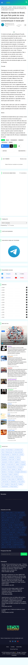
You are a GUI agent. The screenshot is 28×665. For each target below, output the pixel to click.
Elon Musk (17, 527)
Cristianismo (13, 481)
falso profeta (21, 481)
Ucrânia (21, 522)
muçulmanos (4, 459)
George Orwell (12, 532)
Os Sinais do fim (18, 449)
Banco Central (12, 479)
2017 (14, 309)
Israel (3, 449)
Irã (16, 522)
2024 (14, 292)
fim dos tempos (9, 449)
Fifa (16, 534)
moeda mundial (21, 529)
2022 (14, 297)
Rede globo (4, 457)
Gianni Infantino (21, 547)
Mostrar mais (23, 158)
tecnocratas (4, 537)
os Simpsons (4, 539)
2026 (14, 287)
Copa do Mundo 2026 (6, 542)
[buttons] (10, 641)
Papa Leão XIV (14, 484)
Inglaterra (17, 462)
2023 (14, 295)
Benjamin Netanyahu (18, 524)
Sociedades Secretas (13, 537)
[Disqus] (14, 195)
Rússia (3, 517)
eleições (14, 469)
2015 (14, 314)
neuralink (7, 484)
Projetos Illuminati (5, 454)
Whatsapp (15, 146)
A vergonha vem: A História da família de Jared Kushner (13, 610)
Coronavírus (14, 140)
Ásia (9, 469)
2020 (14, 302)
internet (18, 459)
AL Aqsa (20, 539)
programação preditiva (18, 544)
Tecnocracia (4, 474)
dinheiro (3, 464)
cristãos (17, 464)
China (3, 452)
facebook (8, 277)
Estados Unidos (9, 512)
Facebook (6, 146)
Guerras (18, 457)
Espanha (14, 529)
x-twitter (22, 273)
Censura (23, 462)
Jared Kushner (9, 517)
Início (7, 646)
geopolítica (4, 547)
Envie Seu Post (14, 649)
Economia (4, 469)
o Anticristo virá (14, 454)
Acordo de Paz (10, 464)
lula (15, 517)
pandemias (4, 142)
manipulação (11, 457)
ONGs (3, 544)
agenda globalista (5, 519)
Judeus (3, 466)
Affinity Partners (13, 486)
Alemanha (4, 471)
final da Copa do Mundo (18, 542)
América (11, 462)
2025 (14, 290)
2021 (14, 300)
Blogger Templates (21, 652)
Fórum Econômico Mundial (7, 534)
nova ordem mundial (19, 512)
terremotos (4, 479)
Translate (12, 225)
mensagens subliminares (20, 471)
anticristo (16, 474)
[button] (26, 2)
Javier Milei (8, 544)
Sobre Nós (19, 646)
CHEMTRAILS (20, 479)
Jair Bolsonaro (22, 515)
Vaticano (19, 469)
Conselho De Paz (12, 547)
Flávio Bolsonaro (13, 539)
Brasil (7, 140)
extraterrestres (5, 486)
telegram (8, 273)
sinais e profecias (18, 452)
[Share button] (19, 146)
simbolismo (4, 532)
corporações (4, 462)
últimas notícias (18, 476)
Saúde (10, 7)
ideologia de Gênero (11, 466)
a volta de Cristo (5, 481)
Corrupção (20, 466)
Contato (13, 646)
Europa (21, 454)
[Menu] (2, 2)
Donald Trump (5, 515)
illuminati (23, 464)
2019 (14, 305)
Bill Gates (11, 527)
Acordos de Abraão (6, 476)
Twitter (11, 146)
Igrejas (20, 484)
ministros (21, 140)
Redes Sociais (9, 452)
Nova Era (13, 519)
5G (12, 476)
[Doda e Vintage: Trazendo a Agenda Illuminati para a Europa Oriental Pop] (4, 416)
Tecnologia (10, 471)
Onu (18, 519)
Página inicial (4, 7)
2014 (14, 317)
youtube (22, 277)
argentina (24, 527)
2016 (14, 312)
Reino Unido (12, 459)
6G (2, 484)
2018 (14, 307)
